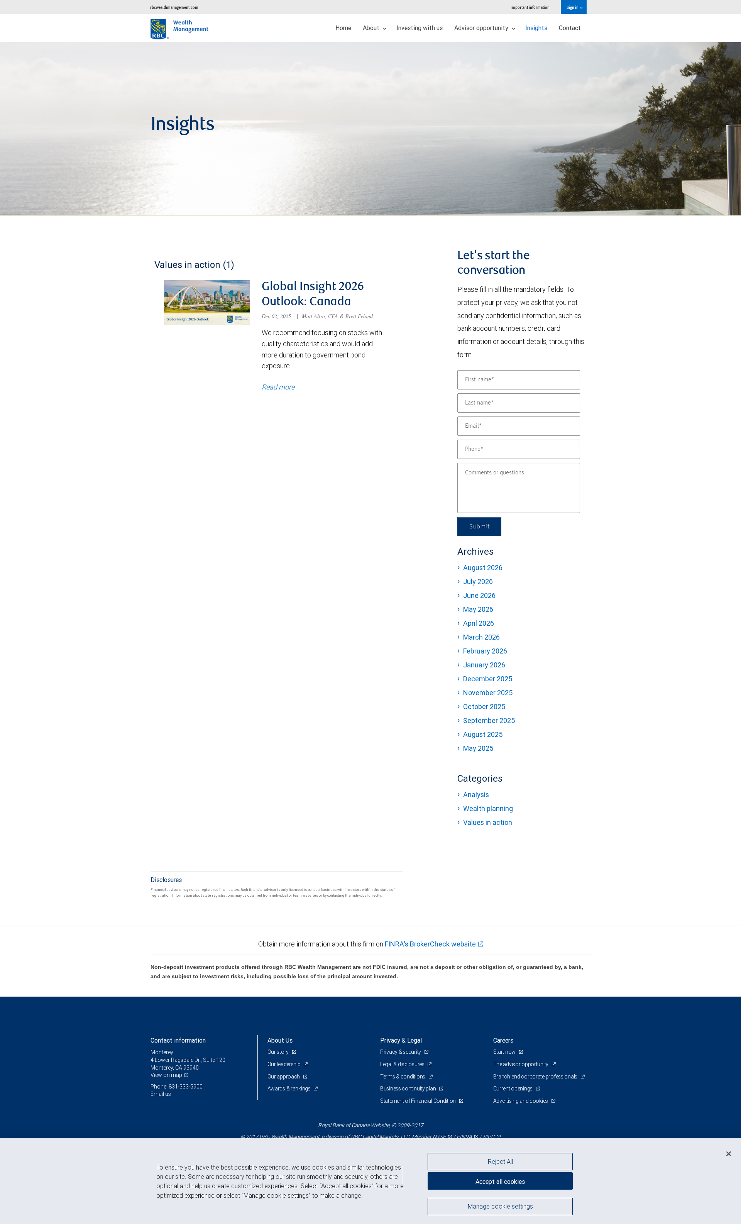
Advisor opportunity (482, 28)
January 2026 (484, 664)
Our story (278, 1051)
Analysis (476, 794)
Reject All (500, 1161)
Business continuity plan (408, 1088)
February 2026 (485, 651)
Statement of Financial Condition (418, 1100)
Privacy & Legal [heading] (401, 1040)
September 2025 (489, 720)
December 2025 (487, 678)
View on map (166, 1075)
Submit (479, 526)
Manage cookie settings (500, 1206)
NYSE (439, 1136)
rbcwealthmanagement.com (174, 7)
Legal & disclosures (402, 1064)
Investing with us (419, 28)
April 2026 (478, 623)
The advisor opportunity (521, 1064)
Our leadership (284, 1064)
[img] (370, 129)
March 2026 (481, 637)
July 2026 (478, 581)
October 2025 (484, 706)
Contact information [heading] (178, 1040)
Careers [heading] (503, 1040)
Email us (161, 1093)
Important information (530, 7)
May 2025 (478, 748)
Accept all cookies (500, 1181)
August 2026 (482, 567)
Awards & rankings (289, 1088)
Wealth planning (488, 808)
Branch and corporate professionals (536, 1076)
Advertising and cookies (521, 1100)
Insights (536, 28)
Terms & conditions (403, 1076)
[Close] (728, 1153)
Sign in (573, 7)
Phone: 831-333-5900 (177, 1086)
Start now (505, 1051)
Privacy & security (401, 1051)
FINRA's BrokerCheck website (430, 944)
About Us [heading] (280, 1040)
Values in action (487, 822)
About (372, 28)
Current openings (513, 1088)
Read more (278, 387)
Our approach (284, 1076)
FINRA (464, 1136)
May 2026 (478, 609)
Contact (570, 28)
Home (343, 28)
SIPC (488, 1136)
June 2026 (479, 595)
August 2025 (482, 734)
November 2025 (488, 692)
